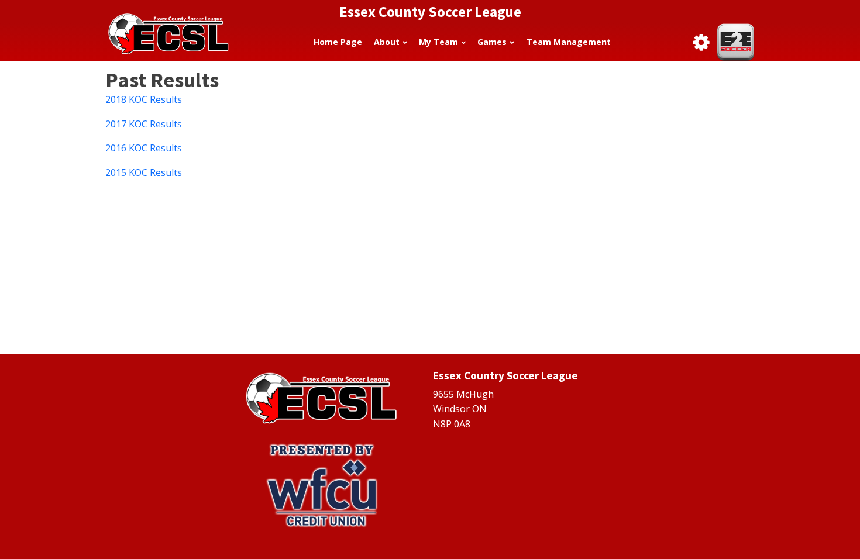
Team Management (569, 41)
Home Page (338, 41)
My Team (438, 41)
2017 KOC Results (143, 124)
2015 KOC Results (143, 172)
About (387, 41)
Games (492, 41)
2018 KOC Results (143, 99)
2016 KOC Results (143, 148)
